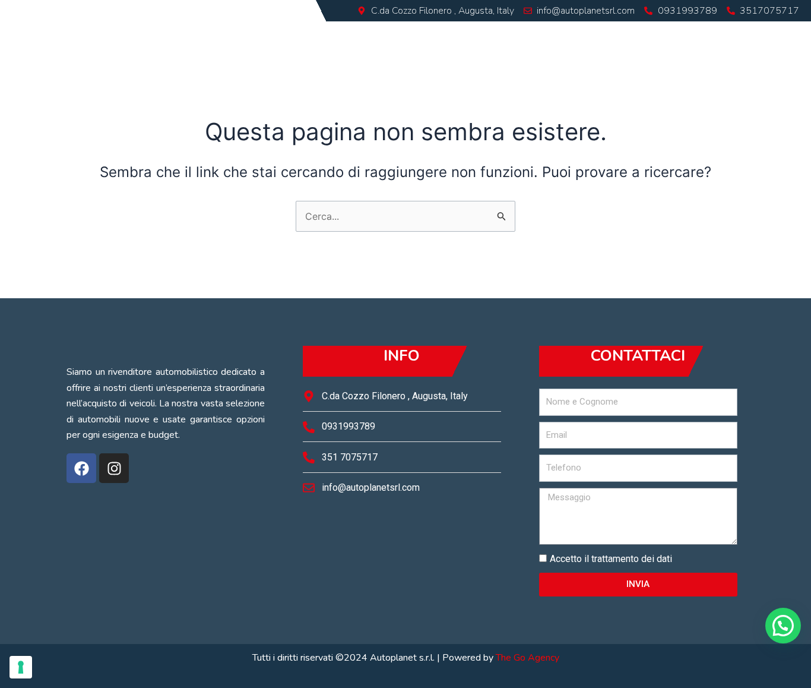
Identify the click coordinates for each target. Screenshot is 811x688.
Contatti (778, 34)
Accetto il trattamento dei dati (611, 558)
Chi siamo (479, 34)
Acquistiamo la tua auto (673, 34)
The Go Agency (527, 657)
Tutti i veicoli (557, 34)
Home (420, 34)
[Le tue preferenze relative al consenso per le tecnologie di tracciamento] (20, 667)
